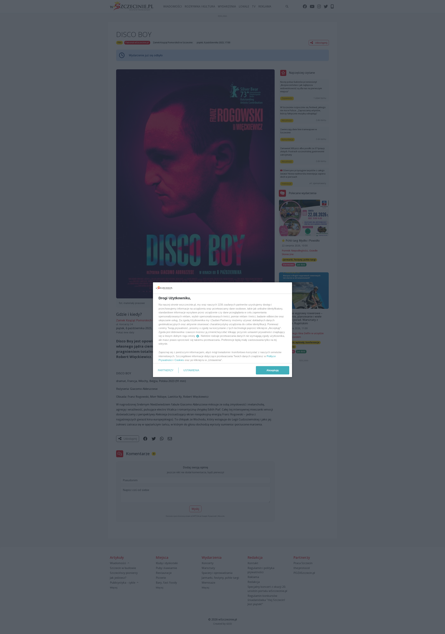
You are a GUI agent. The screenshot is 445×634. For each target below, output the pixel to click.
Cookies (179, 360)
